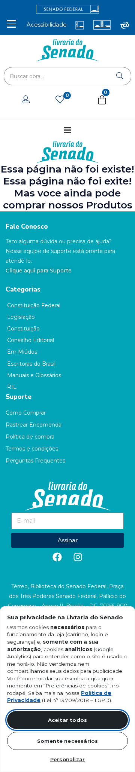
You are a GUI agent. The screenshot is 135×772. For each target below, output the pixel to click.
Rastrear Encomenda (34, 424)
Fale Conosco (27, 226)
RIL (11, 387)
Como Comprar (26, 412)
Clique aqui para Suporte (39, 270)
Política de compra (30, 436)
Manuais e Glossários (34, 375)
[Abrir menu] (11, 24)
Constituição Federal (33, 305)
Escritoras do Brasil (31, 363)
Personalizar (67, 759)
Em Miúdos (22, 351)
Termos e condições (32, 448)
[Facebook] (57, 557)
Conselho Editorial (30, 340)
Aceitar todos (67, 720)
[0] (60, 100)
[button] (102, 102)
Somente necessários (67, 741)
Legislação (21, 317)
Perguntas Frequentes (35, 460)
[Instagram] (78, 557)
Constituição (23, 328)
